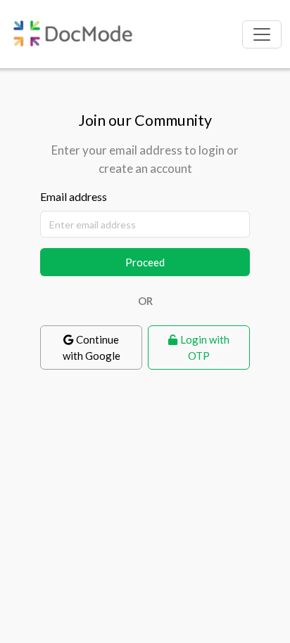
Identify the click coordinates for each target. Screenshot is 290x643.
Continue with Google (91, 347)
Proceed (145, 262)
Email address (73, 196)
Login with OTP (204, 347)
